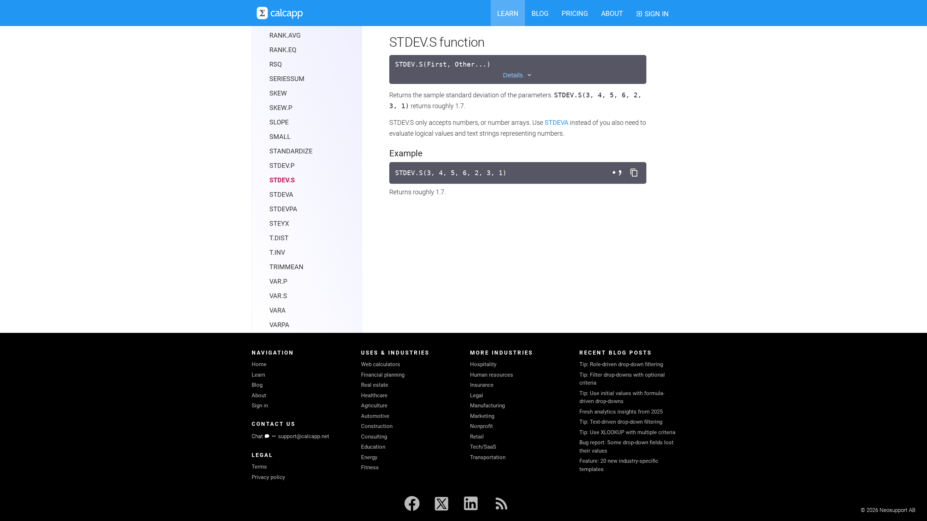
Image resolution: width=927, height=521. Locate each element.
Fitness (370, 467)
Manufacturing (487, 405)
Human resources (491, 375)
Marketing (482, 416)
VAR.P (278, 281)
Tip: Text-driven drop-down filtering (620, 422)
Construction (377, 426)
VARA (277, 310)
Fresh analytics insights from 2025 (621, 411)
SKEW (278, 93)
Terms (259, 466)
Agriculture (374, 405)
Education (373, 447)
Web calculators (380, 364)
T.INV (277, 252)
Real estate (374, 385)
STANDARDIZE (291, 151)
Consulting (374, 436)
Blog (257, 385)
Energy (369, 457)
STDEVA (281, 194)
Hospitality (483, 364)
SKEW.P (280, 107)
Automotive (375, 416)
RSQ (275, 64)
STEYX (279, 223)
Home (259, 364)
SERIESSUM (287, 78)
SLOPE (279, 122)
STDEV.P (281, 165)
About (259, 395)
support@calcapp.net (303, 436)
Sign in (260, 405)
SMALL (280, 136)
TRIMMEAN (286, 267)
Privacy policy (268, 477)
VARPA (279, 325)
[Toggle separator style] (618, 172)
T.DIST (279, 238)
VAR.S (278, 296)
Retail (477, 436)
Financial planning (382, 375)
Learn (258, 375)
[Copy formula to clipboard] (634, 172)
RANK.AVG (285, 35)
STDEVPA (283, 209)
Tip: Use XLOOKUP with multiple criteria (627, 432)
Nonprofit (481, 426)
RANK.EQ (282, 50)
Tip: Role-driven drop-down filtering (621, 364)
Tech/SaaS (483, 447)
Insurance (482, 385)
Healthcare (374, 395)
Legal (476, 395)
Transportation (488, 457)
